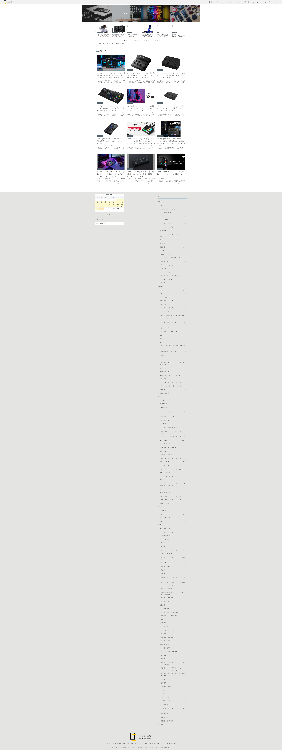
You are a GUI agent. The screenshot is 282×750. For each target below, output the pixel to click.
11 (101, 204)
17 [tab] (155, 40)
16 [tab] (153, 40)
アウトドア (134, 743)
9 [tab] (137, 40)
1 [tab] (120, 40)
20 (110, 206)
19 (105, 206)
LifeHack (157, 743)
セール (151, 743)
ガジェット (126, 743)
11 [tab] (142, 40)
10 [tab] (140, 40)
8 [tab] (135, 40)
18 (101, 206)
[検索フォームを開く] (276, 2)
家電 (146, 743)
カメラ (141, 743)
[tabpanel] (104, 31)
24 (97, 208)
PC (120, 743)
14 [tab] (148, 40)
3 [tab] (124, 40)
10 (97, 204)
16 (122, 204)
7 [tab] (133, 40)
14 (114, 204)
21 (114, 206)
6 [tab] (131, 40)
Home (109, 743)
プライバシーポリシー (168, 743)
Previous (95, 32)
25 (101, 208)
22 (118, 206)
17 (97, 206)
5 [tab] (129, 40)
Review (115, 743)
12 (105, 204)
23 (122, 206)
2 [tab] (122, 40)
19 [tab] (159, 40)
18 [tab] (157, 40)
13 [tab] (146, 40)
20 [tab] (162, 40)
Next (186, 32)
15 (118, 204)
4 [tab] (126, 40)
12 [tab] (144, 40)
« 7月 (109, 214)
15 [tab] (151, 40)
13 (110, 204)
